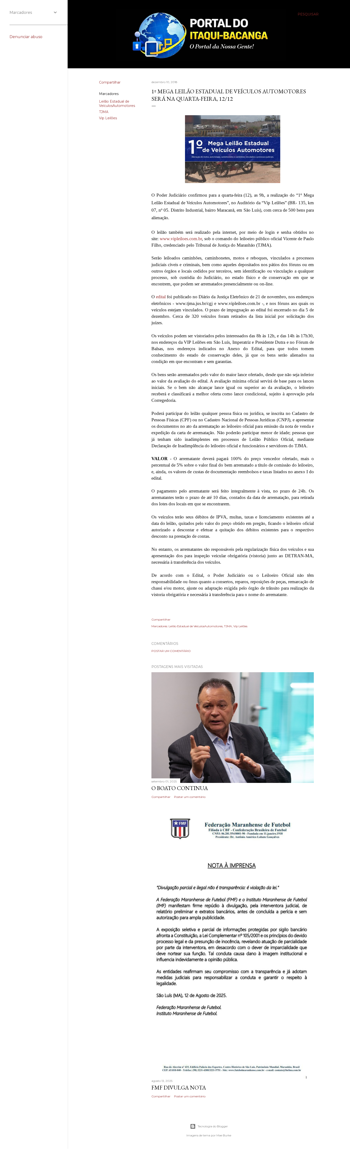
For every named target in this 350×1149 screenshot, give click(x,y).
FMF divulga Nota (178, 1087)
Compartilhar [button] (109, 82)
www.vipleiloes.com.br (181, 238)
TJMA (103, 112)
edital (161, 296)
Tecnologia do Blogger (213, 1126)
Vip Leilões (108, 118)
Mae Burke (223, 1135)
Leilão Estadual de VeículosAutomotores (117, 103)
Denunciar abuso (26, 37)
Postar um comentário (171, 651)
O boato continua (179, 788)
